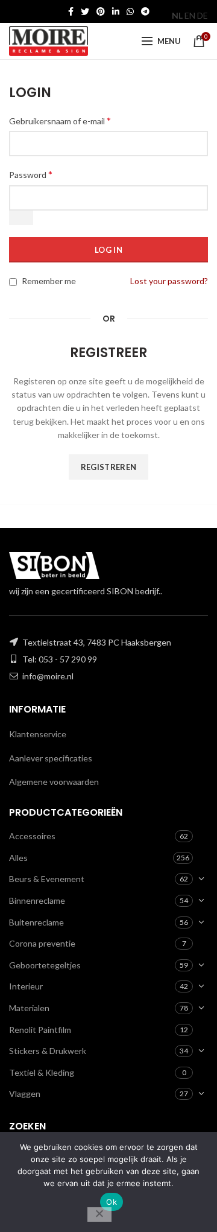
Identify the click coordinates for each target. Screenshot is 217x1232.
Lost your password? (169, 281)
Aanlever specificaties (50, 758)
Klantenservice (37, 734)
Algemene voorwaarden (54, 781)
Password (30, 174)
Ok (111, 1202)
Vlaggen (24, 1093)
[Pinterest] (100, 11)
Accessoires (32, 836)
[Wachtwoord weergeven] (21, 218)
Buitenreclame (36, 922)
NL (177, 15)
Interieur (26, 986)
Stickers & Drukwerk (47, 1051)
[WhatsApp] (130, 11)
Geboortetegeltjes (45, 965)
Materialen (29, 1008)
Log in (108, 250)
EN (189, 15)
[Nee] (99, 1214)
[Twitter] (85, 11)
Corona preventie (42, 943)
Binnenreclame (37, 900)
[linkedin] (115, 11)
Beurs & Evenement (46, 879)
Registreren (108, 467)
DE (202, 15)
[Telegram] (145, 11)
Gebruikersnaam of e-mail (60, 120)
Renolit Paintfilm (40, 1029)
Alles (18, 858)
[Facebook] (70, 11)
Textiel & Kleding (41, 1072)
